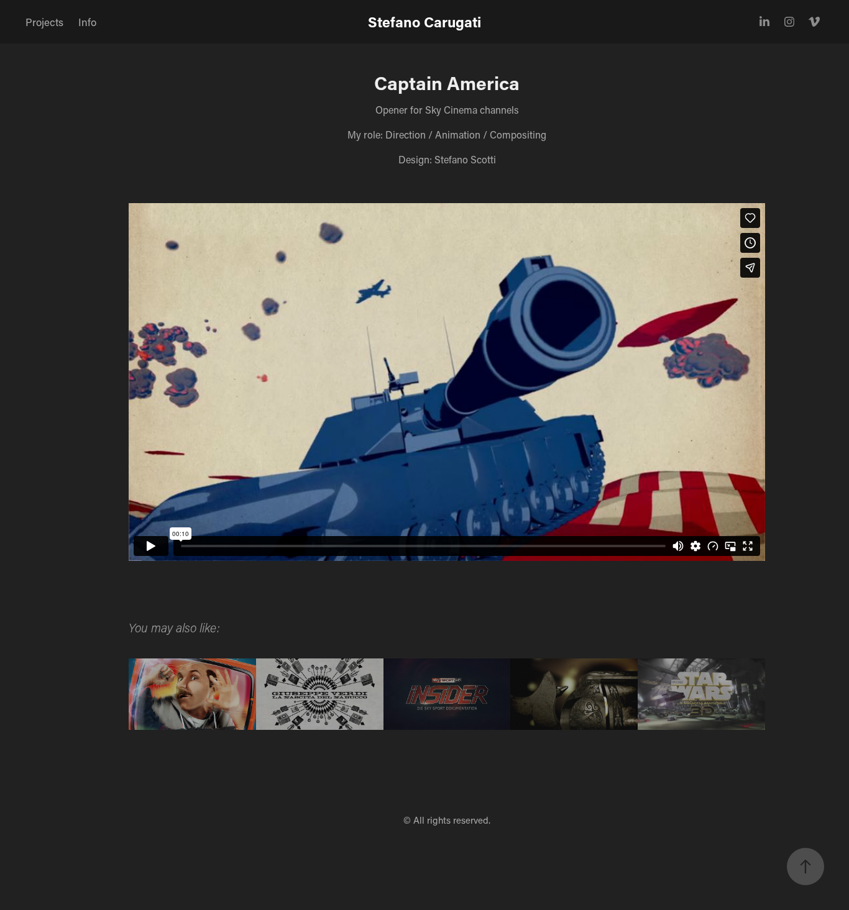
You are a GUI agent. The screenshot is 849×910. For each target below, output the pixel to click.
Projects (44, 22)
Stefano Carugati (424, 21)
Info (87, 22)
